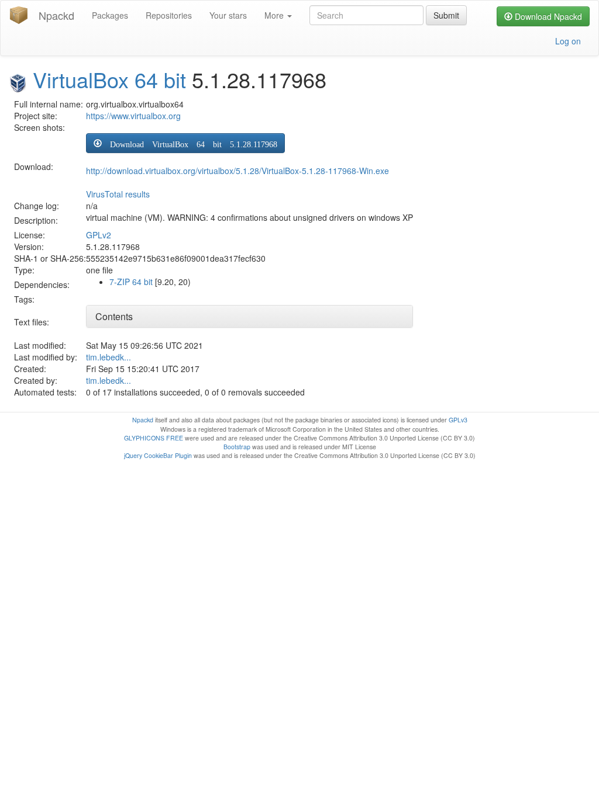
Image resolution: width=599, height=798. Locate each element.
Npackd (56, 15)
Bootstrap (236, 446)
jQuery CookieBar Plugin (158, 455)
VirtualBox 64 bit (109, 79)
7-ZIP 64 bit (131, 281)
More (275, 15)
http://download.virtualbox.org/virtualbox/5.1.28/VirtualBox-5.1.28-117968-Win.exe (237, 170)
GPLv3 (458, 419)
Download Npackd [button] (547, 16)
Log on (568, 41)
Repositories (169, 15)
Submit (446, 15)
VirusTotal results (118, 194)
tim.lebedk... (108, 357)
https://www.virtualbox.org (133, 116)
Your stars (228, 15)
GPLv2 (98, 235)
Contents (114, 316)
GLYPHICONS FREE (153, 437)
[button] (185, 143)
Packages (110, 15)
